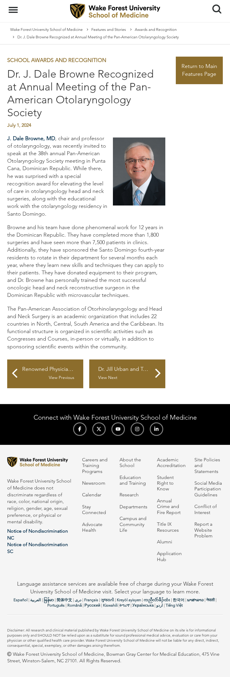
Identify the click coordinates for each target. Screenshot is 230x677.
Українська (143, 605)
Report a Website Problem (203, 530)
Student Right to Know (165, 483)
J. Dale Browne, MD (31, 138)
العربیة (35, 600)
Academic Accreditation (171, 462)
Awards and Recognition (156, 29)
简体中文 (64, 600)
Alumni (164, 542)
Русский (92, 605)
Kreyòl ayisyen (129, 600)
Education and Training (132, 480)
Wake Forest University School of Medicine (46, 29)
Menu (14, 6)
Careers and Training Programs (95, 465)
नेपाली (210, 600)
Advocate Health (92, 527)
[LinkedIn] (156, 429)
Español (20, 600)
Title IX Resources (168, 527)
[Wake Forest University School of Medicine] (40, 463)
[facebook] (80, 429)
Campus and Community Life (132, 524)
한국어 (178, 600)
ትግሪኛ (124, 605)
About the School (130, 462)
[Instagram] (137, 429)
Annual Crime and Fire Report (169, 506)
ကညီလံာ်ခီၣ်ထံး (157, 600)
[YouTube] (118, 429)
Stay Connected (94, 509)
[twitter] (99, 429)
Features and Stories (108, 29)
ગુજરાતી (107, 600)
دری (78, 600)
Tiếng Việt (174, 605)
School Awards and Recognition (56, 60)
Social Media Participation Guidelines (208, 489)
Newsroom (93, 483)
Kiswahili (110, 605)
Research (129, 495)
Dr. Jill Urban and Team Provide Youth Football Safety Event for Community (131, 373)
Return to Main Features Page (199, 70)
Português (56, 605)
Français (91, 600)
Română (74, 605)
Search (214, 3)
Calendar (91, 495)
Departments (133, 507)
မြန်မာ (49, 600)
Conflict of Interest (205, 509)
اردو (159, 605)
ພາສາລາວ (195, 600)
